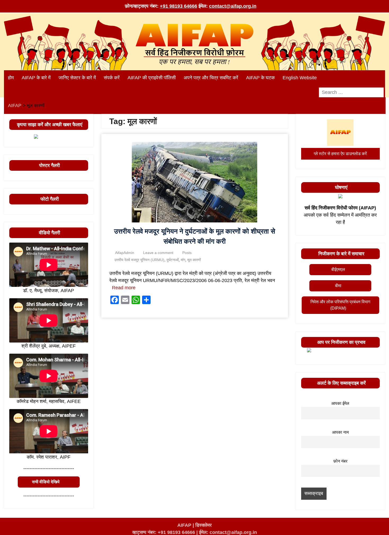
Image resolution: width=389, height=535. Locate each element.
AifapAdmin (124, 253)
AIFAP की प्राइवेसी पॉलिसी (152, 77)
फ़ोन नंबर (340, 461)
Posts (187, 253)
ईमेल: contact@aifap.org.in (228, 532)
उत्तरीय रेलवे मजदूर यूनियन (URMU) (139, 260)
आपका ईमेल (340, 403)
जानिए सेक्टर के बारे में (77, 77)
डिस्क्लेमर (203, 525)
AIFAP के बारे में (36, 77)
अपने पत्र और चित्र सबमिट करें (211, 77)
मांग (183, 260)
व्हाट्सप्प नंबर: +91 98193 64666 (163, 532)
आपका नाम (340, 432)
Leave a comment (158, 253)
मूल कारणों (194, 260)
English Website (300, 77)
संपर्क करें (112, 77)
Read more (123, 287)
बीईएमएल (338, 269)
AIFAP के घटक (260, 77)
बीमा (338, 285)
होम (11, 77)
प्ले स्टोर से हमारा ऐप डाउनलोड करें (340, 153)
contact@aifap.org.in (232, 6)
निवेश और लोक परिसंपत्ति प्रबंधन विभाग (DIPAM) (340, 305)
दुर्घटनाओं (172, 260)
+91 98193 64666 (178, 6)
